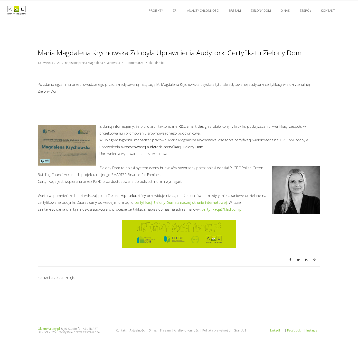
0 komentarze (133, 63)
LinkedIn (276, 330)
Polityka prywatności (216, 330)
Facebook (294, 330)
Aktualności (137, 330)
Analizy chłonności (203, 10)
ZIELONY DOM (261, 10)
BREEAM (235, 10)
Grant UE (240, 330)
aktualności (156, 63)
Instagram (313, 330)
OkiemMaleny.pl (49, 329)
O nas (285, 10)
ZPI (175, 10)
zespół (305, 10)
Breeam (165, 330)
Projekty (156, 10)
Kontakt (328, 10)
